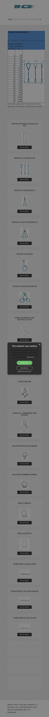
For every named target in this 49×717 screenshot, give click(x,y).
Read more (30, 357)
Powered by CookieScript (24, 371)
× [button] (39, 344)
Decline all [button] (24, 368)
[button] (24, 358)
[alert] (24, 358)
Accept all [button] (24, 363)
